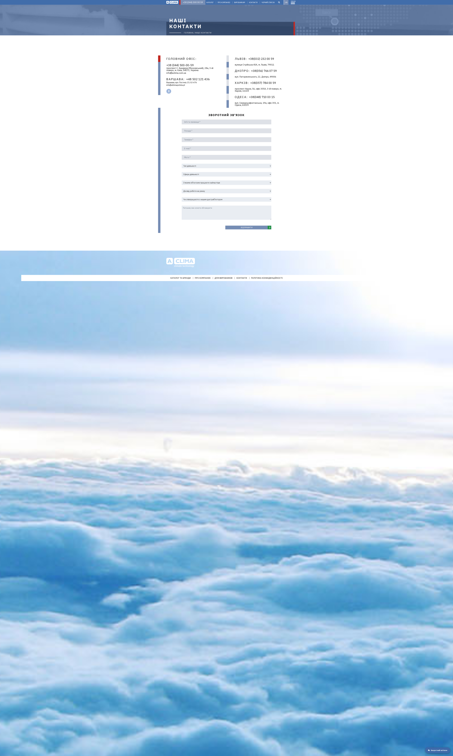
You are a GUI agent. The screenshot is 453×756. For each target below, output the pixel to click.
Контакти (253, 2)
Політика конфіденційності (267, 278)
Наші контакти (203, 33)
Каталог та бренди (180, 278)
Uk (286, 2)
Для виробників (223, 278)
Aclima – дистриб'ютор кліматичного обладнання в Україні (172, 2)
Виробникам (239, 2)
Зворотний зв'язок (439, 750)
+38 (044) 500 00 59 (193, 2)
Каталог (210, 2)
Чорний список (268, 2)
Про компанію (224, 2)
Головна (188, 33)
